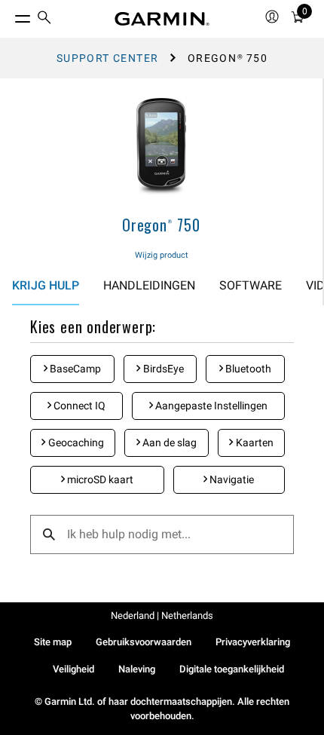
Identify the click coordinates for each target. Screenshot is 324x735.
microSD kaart (99, 479)
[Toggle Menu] (9, 15)
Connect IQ (78, 406)
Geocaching (75, 442)
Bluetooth (247, 369)
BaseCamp (74, 369)
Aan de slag (168, 442)
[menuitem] (44, 19)
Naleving (136, 669)
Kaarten (254, 442)
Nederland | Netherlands (162, 615)
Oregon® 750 (161, 224)
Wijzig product (161, 255)
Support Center (108, 58)
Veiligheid (73, 669)
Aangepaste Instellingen (210, 406)
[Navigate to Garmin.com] (162, 19)
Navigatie (230, 479)
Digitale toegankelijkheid (231, 669)
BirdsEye (162, 369)
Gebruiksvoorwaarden (143, 642)
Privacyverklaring (252, 642)
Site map (53, 642)
